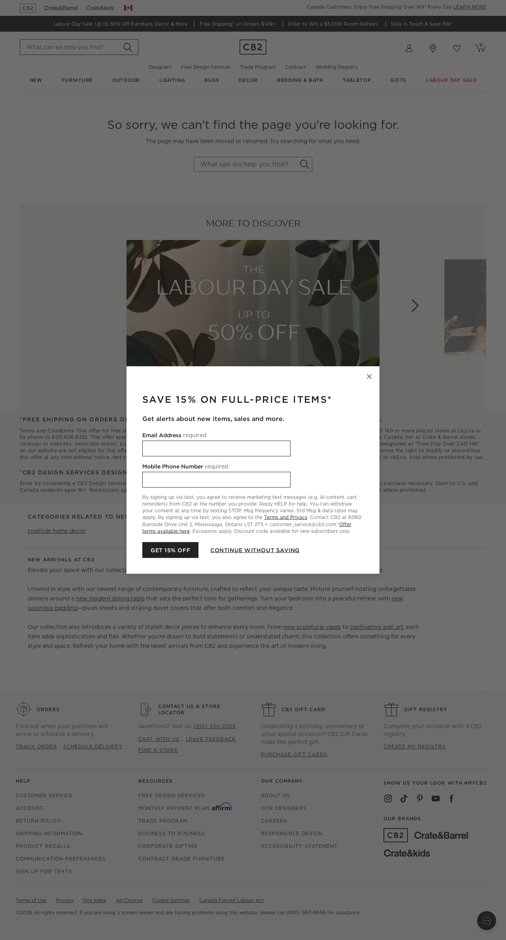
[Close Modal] (369, 376)
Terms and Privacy (285, 517)
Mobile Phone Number (185, 466)
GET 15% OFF (170, 549)
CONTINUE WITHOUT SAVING (255, 549)
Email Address (174, 435)
